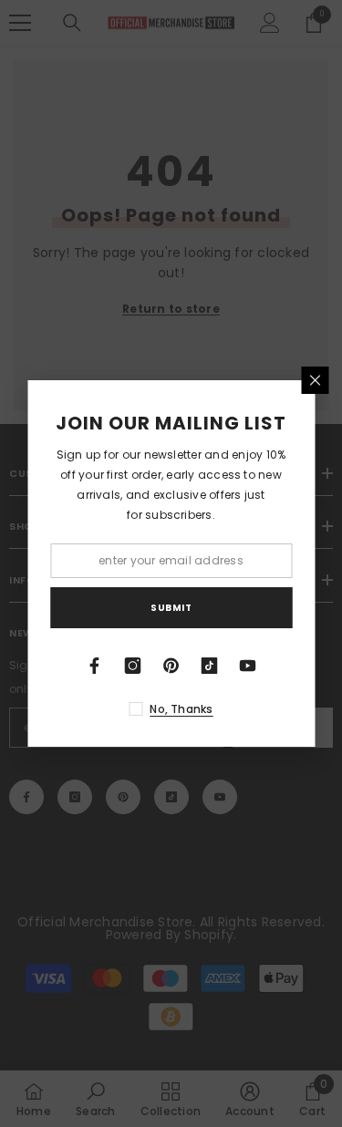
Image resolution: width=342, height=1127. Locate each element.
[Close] (314, 380)
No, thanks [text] (181, 709)
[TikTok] (210, 665)
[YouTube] (248, 665)
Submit (171, 608)
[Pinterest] (171, 665)
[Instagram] (133, 665)
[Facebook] (95, 665)
